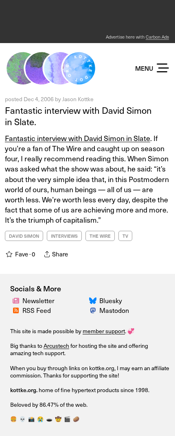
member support (104, 331)
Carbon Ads (157, 37)
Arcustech (56, 345)
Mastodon (114, 310)
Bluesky (110, 300)
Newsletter (38, 300)
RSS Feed (36, 310)
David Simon (24, 236)
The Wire (100, 236)
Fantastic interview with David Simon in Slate (77, 138)
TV (125, 236)
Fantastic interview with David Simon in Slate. (78, 116)
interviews (64, 236)
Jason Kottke (78, 99)
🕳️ (49, 419)
